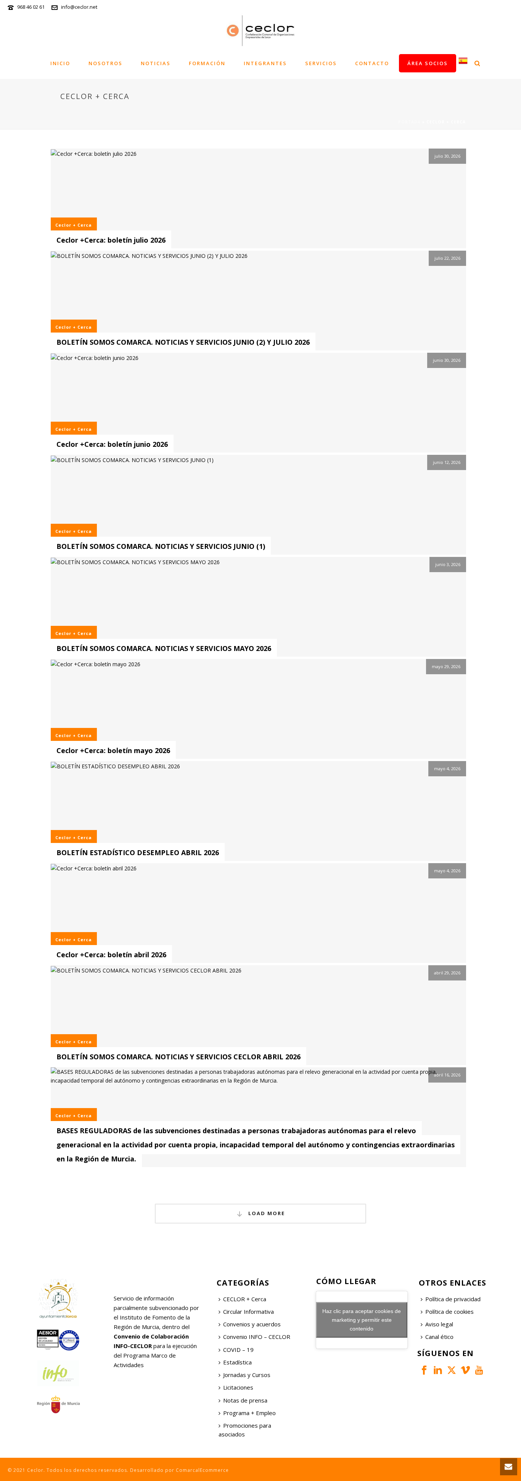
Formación (207, 63)
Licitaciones (238, 1387)
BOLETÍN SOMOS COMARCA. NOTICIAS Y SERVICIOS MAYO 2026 (163, 648)
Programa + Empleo (249, 1413)
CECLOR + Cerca (244, 1299)
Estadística (237, 1362)
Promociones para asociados (245, 1430)
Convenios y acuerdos (252, 1324)
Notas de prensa (245, 1400)
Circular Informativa (248, 1311)
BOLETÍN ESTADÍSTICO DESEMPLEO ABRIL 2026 (137, 852)
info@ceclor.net (79, 6)
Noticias (155, 63)
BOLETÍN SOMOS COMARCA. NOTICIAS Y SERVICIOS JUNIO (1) (160, 546)
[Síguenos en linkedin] (437, 1370)
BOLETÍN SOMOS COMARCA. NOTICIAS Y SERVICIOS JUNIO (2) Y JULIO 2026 (183, 342)
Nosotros (105, 63)
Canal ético (439, 1336)
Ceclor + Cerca (73, 225)
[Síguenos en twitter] (451, 1370)
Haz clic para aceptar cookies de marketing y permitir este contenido (361, 1319)
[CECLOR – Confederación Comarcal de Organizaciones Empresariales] (260, 30)
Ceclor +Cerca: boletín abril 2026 (111, 954)
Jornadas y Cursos (246, 1375)
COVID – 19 (238, 1349)
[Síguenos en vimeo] (465, 1370)
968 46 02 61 (31, 6)
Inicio (60, 63)
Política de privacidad (453, 1299)
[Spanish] (463, 63)
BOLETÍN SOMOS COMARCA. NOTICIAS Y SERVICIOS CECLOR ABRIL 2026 (178, 1056)
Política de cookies (449, 1311)
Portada (409, 122)
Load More (265, 1213)
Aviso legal (439, 1324)
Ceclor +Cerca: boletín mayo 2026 (113, 750)
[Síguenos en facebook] (424, 1370)
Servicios (321, 63)
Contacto (372, 63)
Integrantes (265, 63)
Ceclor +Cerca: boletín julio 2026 (111, 240)
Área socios (427, 63)
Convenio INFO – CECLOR (256, 1336)
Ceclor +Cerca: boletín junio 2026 (112, 444)
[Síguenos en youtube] (479, 1370)
